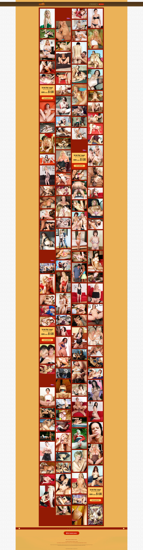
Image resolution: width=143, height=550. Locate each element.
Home (66, 541)
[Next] (123, 528)
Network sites (70, 541)
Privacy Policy (85, 542)
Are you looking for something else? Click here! (72, 539)
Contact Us (69, 542)
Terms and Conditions (59, 542)
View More (77, 541)
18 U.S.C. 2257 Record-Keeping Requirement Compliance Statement (77, 542)
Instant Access (74, 541)
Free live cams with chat (94, 4)
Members (68, 541)
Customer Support (63, 542)
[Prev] (19, 528)
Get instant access (101, 4)
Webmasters (66, 542)
